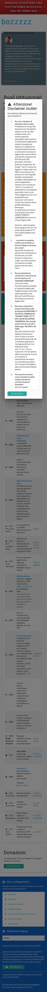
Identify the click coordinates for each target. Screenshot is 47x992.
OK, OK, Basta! (17, 394)
